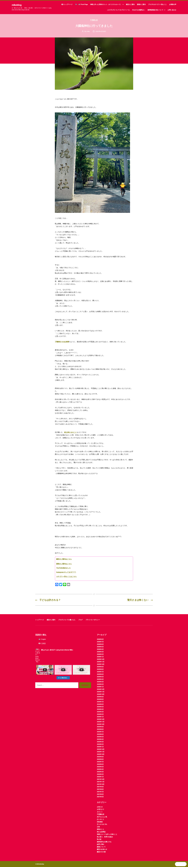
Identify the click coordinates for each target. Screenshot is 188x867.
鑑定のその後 (101, 852)
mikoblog (17, 5)
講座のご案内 (141, 4)
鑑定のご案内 (130, 4)
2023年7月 (100, 732)
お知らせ (100, 807)
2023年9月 (100, 727)
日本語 (43, 643)
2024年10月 (100, 694)
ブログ (80, 620)
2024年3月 (100, 712)
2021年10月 (100, 784)
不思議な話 (94, 20)
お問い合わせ (172, 10)
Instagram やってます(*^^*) (66, 572)
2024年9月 (100, 697)
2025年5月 (100, 677)
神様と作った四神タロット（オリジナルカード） (106, 4)
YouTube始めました (63, 568)
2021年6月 (100, 794)
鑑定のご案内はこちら (64, 559)
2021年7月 (100, 792)
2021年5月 (100, 797)
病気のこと (100, 829)
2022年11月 (100, 752)
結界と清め (100, 844)
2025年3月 (100, 682)
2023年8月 (100, 729)
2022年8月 (100, 759)
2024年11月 (100, 692)
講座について (101, 847)
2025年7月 (100, 672)
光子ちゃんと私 (102, 817)
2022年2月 (100, 774)
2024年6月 (100, 704)
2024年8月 (100, 699)
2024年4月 (100, 709)
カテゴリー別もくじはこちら (66, 576)
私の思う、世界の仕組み (105, 837)
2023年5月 (100, 737)
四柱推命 (100, 822)
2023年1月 (100, 747)
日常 (98, 827)
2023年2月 (100, 744)
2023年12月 (100, 719)
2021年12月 (100, 779)
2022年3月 (100, 772)
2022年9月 (100, 757)
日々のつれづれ (102, 824)
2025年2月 (100, 684)
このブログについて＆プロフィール (118, 10)
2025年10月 (100, 664)
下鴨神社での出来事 (62, 341)
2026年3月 (100, 652)
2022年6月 (100, 764)
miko (88, 31)
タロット (100, 812)
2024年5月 (100, 707)
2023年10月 (100, 724)
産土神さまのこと (70, 432)
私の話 (99, 839)
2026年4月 (100, 649)
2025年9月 (100, 667)
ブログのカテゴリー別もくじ (157, 4)
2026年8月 (100, 639)
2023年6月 (100, 734)
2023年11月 (100, 722)
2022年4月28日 (100, 31)
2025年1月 (100, 687)
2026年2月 (100, 654)
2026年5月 (100, 647)
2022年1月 (100, 777)
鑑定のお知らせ (102, 849)
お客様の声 (172, 4)
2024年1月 (100, 717)
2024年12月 (100, 689)
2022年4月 (100, 769)
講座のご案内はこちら (64, 564)
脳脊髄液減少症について (155, 10)
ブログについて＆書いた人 (66, 620)
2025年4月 (100, 679)
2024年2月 (100, 714)
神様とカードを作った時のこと (107, 834)
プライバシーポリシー (93, 620)
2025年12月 (100, 659)
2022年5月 (100, 767)
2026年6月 (100, 644)
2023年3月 (100, 742)
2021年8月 (100, 789)
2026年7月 (100, 642)
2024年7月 (100, 702)
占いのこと (100, 819)
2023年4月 (100, 739)
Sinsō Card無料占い (138, 10)
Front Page (84, 4)
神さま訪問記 (101, 832)
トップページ (68, 4)
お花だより (100, 809)
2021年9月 (100, 787)
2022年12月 (100, 749)
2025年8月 (100, 669)
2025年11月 (100, 662)
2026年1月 (100, 657)
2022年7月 (100, 762)
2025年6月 (100, 674)
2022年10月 (100, 754)
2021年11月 (100, 782)
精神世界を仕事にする (104, 842)
